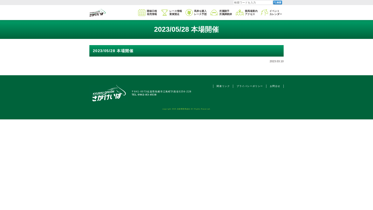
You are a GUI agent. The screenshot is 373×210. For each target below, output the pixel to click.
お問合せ (275, 86)
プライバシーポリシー (250, 86)
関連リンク (223, 86)
